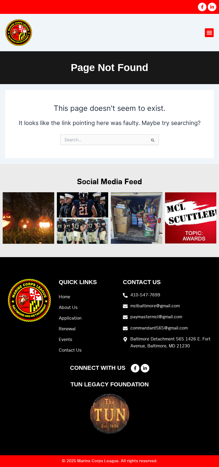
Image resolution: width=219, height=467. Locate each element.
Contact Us (70, 350)
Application (70, 318)
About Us (68, 307)
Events (65, 340)
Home (64, 297)
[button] (209, 32)
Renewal (67, 329)
